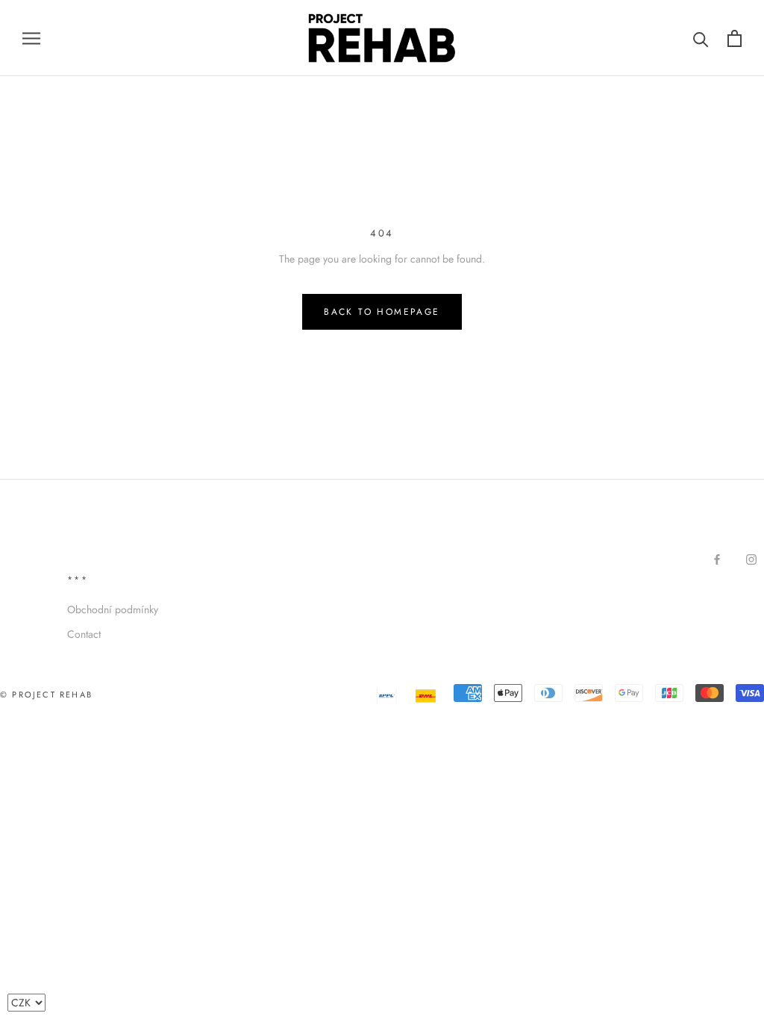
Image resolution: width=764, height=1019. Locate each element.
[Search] (701, 38)
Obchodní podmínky (112, 609)
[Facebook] (717, 559)
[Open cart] (734, 38)
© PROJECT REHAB (46, 694)
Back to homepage (381, 312)
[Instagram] (751, 559)
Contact (84, 634)
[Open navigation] (31, 37)
